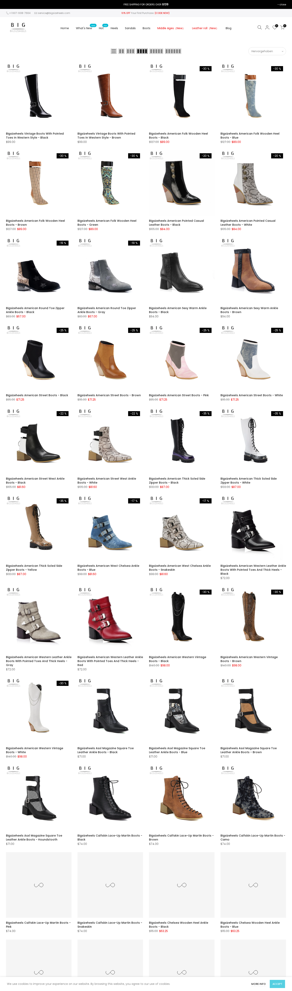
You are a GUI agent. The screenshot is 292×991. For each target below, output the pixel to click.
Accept (277, 984)
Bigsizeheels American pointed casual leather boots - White (248, 223)
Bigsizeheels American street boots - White (251, 395)
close (282, 4)
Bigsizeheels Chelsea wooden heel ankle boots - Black (178, 925)
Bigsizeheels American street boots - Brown (109, 395)
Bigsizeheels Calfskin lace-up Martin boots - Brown (181, 838)
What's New (85, 27)
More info (258, 984)
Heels (114, 28)
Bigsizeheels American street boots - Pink (179, 395)
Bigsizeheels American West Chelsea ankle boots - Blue (108, 568)
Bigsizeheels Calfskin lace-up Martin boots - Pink (38, 925)
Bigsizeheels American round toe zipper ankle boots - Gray (106, 310)
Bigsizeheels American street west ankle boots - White (106, 481)
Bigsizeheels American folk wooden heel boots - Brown (35, 223)
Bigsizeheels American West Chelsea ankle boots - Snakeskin (180, 568)
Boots (146, 28)
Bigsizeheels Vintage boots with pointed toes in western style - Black (35, 136)
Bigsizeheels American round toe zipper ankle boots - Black (35, 310)
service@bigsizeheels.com (54, 13)
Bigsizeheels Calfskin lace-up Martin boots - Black (109, 838)
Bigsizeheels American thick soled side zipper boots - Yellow (34, 568)
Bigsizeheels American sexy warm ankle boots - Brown (249, 310)
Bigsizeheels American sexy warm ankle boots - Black (178, 310)
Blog (228, 28)
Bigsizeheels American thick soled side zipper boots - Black (177, 481)
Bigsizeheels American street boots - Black (37, 395)
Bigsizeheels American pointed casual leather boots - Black (176, 223)
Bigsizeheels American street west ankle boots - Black (35, 481)
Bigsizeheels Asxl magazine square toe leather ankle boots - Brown (248, 750)
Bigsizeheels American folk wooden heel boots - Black (178, 136)
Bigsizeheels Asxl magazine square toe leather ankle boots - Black (105, 750)
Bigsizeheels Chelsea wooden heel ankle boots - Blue (250, 925)
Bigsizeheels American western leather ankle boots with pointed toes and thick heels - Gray (39, 661)
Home (65, 28)
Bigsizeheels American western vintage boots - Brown (249, 659)
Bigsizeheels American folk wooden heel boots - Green (106, 223)
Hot (103, 27)
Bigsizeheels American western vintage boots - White (34, 750)
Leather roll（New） (205, 28)
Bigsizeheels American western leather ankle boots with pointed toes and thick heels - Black (253, 570)
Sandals (130, 28)
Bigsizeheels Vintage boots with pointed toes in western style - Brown (106, 136)
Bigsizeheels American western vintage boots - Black (177, 659)
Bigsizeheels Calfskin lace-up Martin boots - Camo (252, 838)
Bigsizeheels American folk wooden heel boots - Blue (249, 136)
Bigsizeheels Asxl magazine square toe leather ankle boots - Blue (177, 750)
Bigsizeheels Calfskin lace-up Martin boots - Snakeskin (109, 925)
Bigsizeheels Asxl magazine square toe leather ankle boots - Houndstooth (34, 838)
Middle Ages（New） (171, 28)
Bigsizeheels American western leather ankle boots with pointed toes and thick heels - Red (110, 661)
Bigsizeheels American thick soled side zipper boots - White (248, 481)
